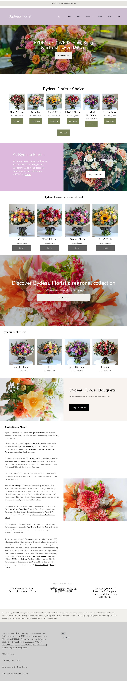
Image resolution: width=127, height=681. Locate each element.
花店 (18, 633)
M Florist (8, 524)
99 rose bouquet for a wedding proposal (41, 458)
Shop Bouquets (63, 55)
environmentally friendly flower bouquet (21, 461)
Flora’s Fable (54, 112)
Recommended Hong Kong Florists (15, 673)
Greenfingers (29, 539)
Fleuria (17, 645)
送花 (4, 636)
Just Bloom (18, 642)
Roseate (105, 367)
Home (63, 633)
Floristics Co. (30, 562)
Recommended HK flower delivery (15, 667)
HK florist (11, 633)
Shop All (63, 133)
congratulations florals (19, 452)
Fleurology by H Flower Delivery (39, 527)
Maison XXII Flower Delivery (16, 559)
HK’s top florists (8, 654)
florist (4, 633)
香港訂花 (38, 642)
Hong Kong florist (13, 636)
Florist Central (7, 642)
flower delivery (38, 443)
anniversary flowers (26, 446)
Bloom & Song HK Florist (18, 486)
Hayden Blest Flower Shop (41, 556)
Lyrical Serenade (91, 114)
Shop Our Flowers (95, 174)
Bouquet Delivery (27, 639)
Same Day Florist (27, 633)
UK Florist (16, 639)
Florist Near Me (31, 636)
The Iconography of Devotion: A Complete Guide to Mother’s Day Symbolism (105, 592)
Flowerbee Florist (41, 565)
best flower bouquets (22, 443)
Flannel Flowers (8, 645)
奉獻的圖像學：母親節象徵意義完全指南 (63, 590)
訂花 (23, 636)
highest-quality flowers (35, 433)
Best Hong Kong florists (11, 660)
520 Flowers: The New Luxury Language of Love (22, 590)
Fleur (49, 367)
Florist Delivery (26, 645)
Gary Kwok (13, 648)
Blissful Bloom (73, 112)
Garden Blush (109, 112)
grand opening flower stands (36, 449)
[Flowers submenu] (92, 16)
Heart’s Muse (17, 112)
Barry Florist (22, 648)
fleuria (28, 174)
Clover (21, 239)
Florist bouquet (28, 642)
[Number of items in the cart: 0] (59, 16)
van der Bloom (40, 639)
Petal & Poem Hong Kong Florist (21, 509)
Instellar (35, 112)
